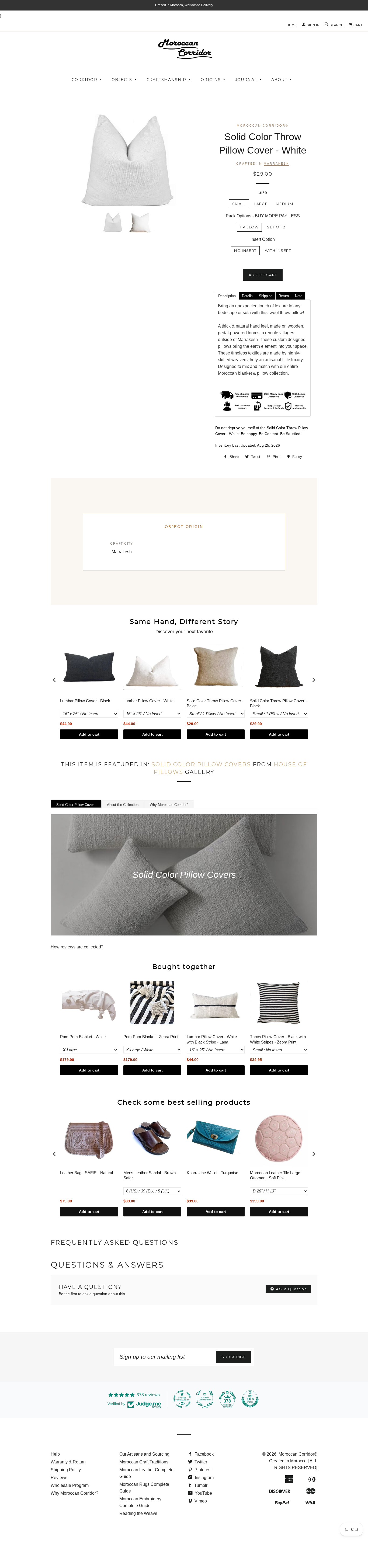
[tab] (227, 295)
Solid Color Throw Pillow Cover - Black (278, 703)
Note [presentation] (298, 296)
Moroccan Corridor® (298, 1454)
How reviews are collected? (77, 947)
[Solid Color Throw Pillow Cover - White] (112, 222)
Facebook (203, 1454)
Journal (246, 79)
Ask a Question (291, 1289)
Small (239, 203)
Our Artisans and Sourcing (144, 1454)
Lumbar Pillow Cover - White (148, 700)
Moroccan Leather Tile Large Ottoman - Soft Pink (275, 1175)
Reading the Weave (138, 1513)
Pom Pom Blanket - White (83, 1036)
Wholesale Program (70, 1485)
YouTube (203, 1493)
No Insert (245, 250)
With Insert (278, 250)
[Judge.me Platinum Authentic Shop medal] (204, 1399)
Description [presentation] (227, 296)
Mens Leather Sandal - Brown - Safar (150, 1175)
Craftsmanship (166, 79)
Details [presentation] (247, 296)
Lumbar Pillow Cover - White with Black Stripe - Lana (212, 1039)
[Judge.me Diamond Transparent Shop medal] (182, 1399)
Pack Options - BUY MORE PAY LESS (263, 216)
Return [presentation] (284, 296)
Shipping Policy (66, 1469)
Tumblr (200, 1485)
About (279, 79)
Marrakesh (276, 163)
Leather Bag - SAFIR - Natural (86, 1172)
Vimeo (200, 1501)
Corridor (84, 79)
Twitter (200, 1462)
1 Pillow (249, 227)
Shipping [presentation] (265, 296)
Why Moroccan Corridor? (169, 805)
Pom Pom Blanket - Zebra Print (150, 1036)
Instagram (204, 1477)
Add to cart (89, 734)
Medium (284, 203)
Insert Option (263, 239)
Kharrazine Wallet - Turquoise (212, 1172)
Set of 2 (276, 227)
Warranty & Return (68, 1462)
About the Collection (122, 805)
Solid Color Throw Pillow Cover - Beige (215, 703)
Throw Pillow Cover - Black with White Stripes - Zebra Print (278, 1039)
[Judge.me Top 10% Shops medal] (250, 1399)
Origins (211, 79)
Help (55, 1454)
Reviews (59, 1477)
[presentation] (54, 680)
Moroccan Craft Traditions (143, 1462)
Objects (122, 79)
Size (262, 192)
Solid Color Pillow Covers (201, 764)
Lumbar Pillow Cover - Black (85, 700)
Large (261, 203)
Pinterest (202, 1469)
